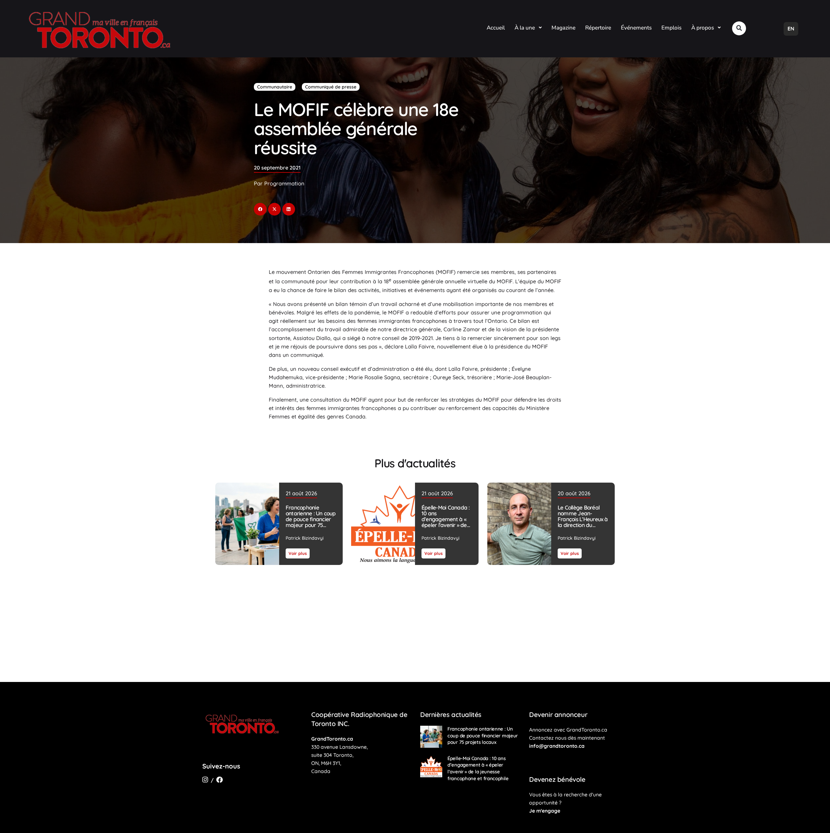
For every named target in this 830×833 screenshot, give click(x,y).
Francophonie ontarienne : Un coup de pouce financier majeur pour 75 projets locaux (311, 519)
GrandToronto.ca (332, 738)
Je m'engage (544, 810)
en (791, 28)
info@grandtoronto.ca (557, 746)
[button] (739, 28)
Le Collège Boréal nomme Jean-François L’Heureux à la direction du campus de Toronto (582, 519)
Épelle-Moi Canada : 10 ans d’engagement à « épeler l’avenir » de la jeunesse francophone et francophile (445, 525)
